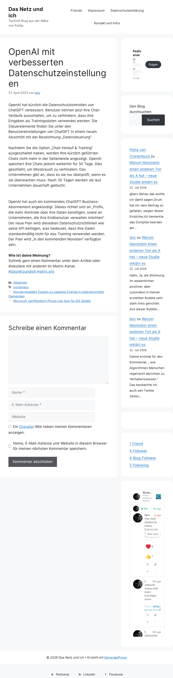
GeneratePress (115, 657)
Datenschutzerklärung (127, 10)
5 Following (139, 465)
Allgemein (20, 282)
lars (133, 237)
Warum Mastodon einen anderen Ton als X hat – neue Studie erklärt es (145, 250)
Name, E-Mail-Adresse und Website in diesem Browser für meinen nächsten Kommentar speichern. (60, 446)
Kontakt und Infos (107, 23)
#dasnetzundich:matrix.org (31, 271)
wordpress (21, 287)
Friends (76, 10)
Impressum (96, 10)
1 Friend (136, 444)
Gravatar (26, 427)
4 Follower (138, 451)
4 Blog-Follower (143, 458)
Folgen (153, 64)
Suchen (153, 120)
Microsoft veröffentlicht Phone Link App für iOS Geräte (52, 301)
